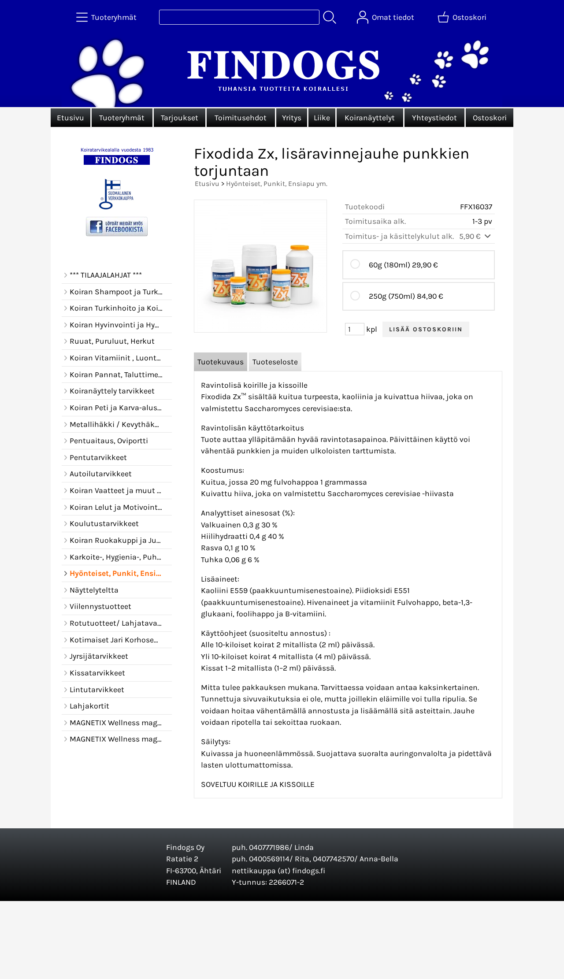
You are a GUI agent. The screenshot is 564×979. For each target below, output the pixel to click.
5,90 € (470, 236)
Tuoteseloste (275, 361)
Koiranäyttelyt (370, 117)
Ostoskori (490, 117)
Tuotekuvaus (220, 361)
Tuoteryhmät (122, 117)
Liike (322, 117)
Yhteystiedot (434, 117)
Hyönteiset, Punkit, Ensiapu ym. (276, 183)
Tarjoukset (179, 117)
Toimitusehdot (241, 117)
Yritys (291, 117)
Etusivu (70, 117)
